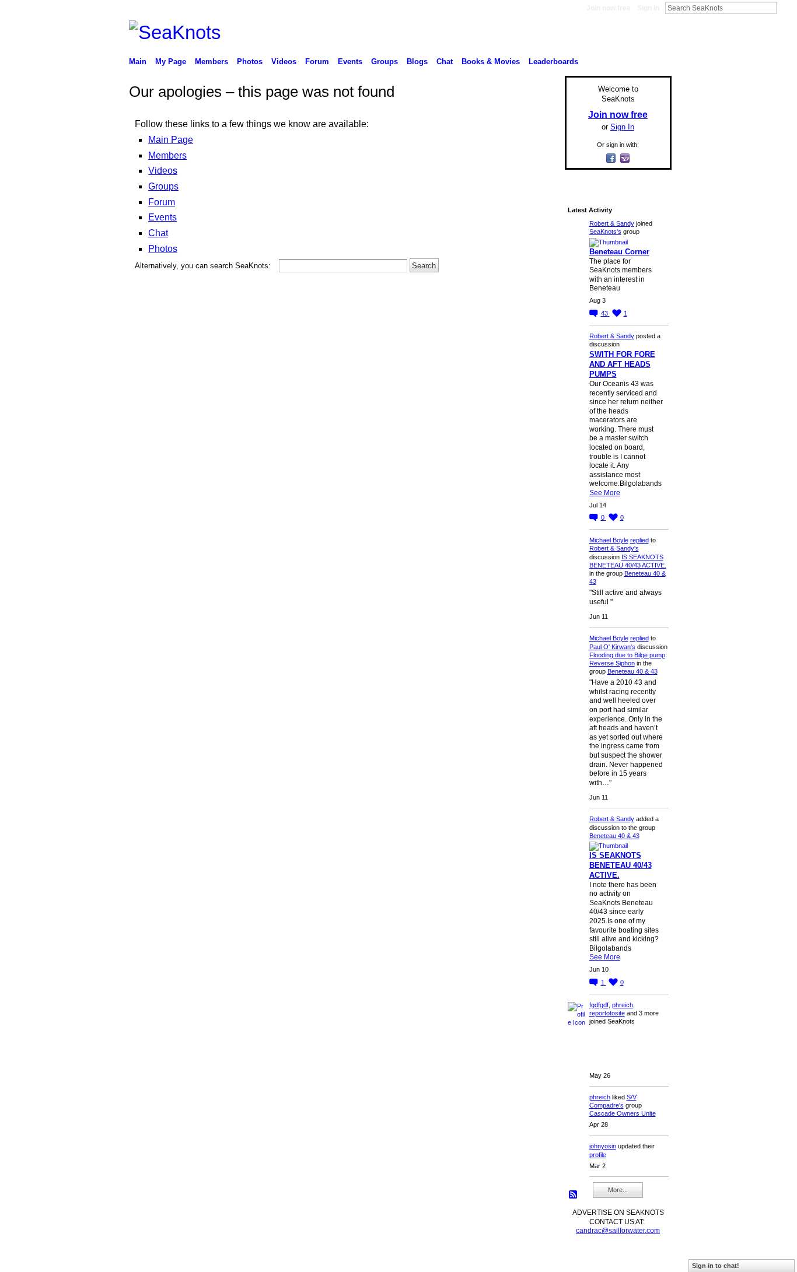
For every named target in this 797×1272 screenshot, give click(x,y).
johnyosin (602, 1146)
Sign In (648, 8)
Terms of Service (645, 1259)
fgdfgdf (599, 1004)
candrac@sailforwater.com (618, 1231)
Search (786, 7)
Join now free (608, 8)
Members (167, 155)
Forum (161, 202)
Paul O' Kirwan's (612, 646)
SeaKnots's (605, 231)
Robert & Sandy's (614, 548)
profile (597, 1154)
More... (618, 1189)
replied (639, 540)
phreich (622, 1004)
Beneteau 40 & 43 (632, 671)
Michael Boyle (608, 540)
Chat (158, 233)
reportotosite (607, 1013)
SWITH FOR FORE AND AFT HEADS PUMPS (622, 364)
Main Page (170, 140)
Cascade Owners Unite (622, 1113)
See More (604, 493)
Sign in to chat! (715, 1265)
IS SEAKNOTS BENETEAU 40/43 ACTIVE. (620, 865)
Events (162, 217)
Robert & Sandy (611, 223)
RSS (573, 1195)
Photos (162, 249)
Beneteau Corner (619, 251)
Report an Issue (585, 1259)
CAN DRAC (210, 1259)
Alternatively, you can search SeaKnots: (203, 265)
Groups (163, 186)
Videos (162, 171)
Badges (539, 1259)
